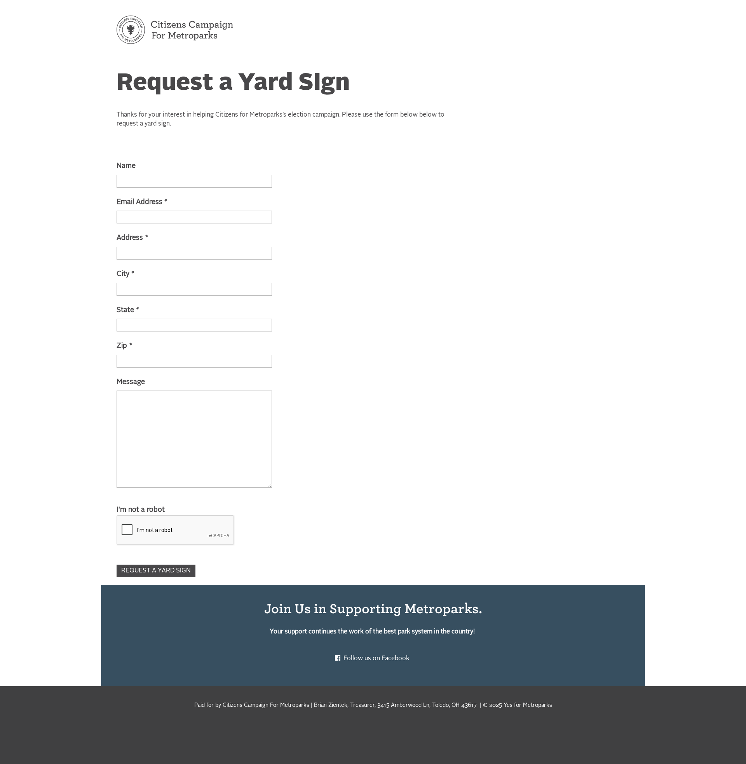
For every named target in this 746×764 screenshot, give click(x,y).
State (128, 310)
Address (132, 237)
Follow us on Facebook (377, 659)
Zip (124, 345)
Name (126, 165)
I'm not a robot (141, 509)
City (125, 273)
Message (131, 382)
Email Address (142, 202)
